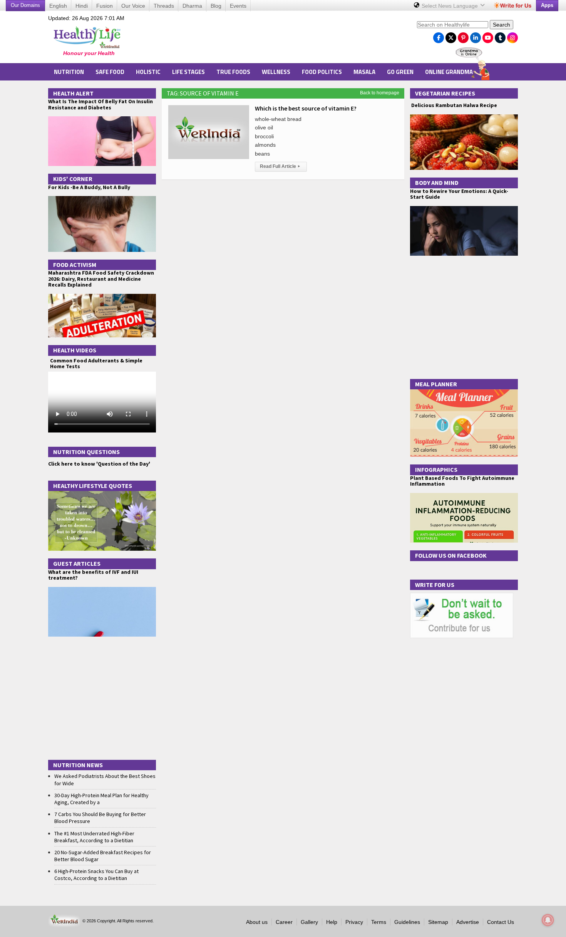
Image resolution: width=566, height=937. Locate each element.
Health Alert (73, 93)
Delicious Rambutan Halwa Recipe (453, 105)
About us (257, 922)
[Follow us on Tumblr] (500, 36)
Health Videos (74, 350)
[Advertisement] (272, 39)
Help (331, 922)
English (58, 6)
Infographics (436, 469)
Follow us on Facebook (451, 555)
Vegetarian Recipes (445, 93)
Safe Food (109, 71)
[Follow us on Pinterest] (463, 36)
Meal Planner (436, 384)
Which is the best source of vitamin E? (306, 108)
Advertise (467, 922)
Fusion (104, 6)
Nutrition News (78, 765)
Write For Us (434, 584)
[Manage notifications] (548, 920)
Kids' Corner (72, 179)
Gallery (309, 922)
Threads (164, 6)
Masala (364, 71)
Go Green (400, 71)
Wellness (276, 71)
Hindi (81, 6)
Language (450, 6)
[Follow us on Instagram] (512, 36)
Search (501, 25)
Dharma (192, 6)
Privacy (354, 922)
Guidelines (407, 922)
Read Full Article (280, 166)
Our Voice (133, 6)
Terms (378, 922)
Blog (216, 6)
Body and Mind (437, 182)
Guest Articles (76, 563)
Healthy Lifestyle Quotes (92, 485)
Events (238, 6)
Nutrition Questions (86, 452)
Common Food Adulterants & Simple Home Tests (96, 363)
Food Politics (322, 71)
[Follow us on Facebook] (438, 36)
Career (284, 922)
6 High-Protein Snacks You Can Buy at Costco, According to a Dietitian (96, 875)
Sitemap (438, 922)
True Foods (233, 71)
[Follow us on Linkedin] (475, 36)
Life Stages (188, 71)
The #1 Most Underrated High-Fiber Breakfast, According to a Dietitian (94, 837)
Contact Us (500, 922)
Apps (547, 5)
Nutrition (69, 71)
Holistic (148, 71)
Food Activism (74, 264)
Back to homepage (379, 93)
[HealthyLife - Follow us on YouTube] (487, 36)
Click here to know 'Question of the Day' (99, 463)
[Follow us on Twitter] (450, 36)
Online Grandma (449, 71)
